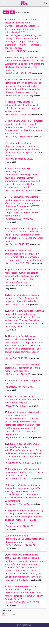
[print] (12, 12)
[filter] (6, 12)
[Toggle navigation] (3, 3)
